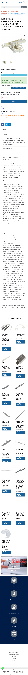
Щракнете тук (14, 570)
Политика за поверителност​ (14, 654)
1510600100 (5, 113)
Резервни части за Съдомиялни (8, 111)
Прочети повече (13, 674)
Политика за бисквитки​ (14, 652)
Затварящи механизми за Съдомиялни (14, 109)
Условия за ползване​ (14, 650)
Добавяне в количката (18, 87)
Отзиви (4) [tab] (4, 134)
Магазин (7, 10)
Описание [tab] (4, 129)
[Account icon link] (26, 2)
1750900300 (16, 113)
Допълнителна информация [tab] (8, 131)
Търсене (23, 7)
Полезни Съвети (14, 662)
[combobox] (3, 97)
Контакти (14, 660)
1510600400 (11, 113)
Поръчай (14, 101)
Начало (2, 10)
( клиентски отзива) (6, 69)
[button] (24, 35)
